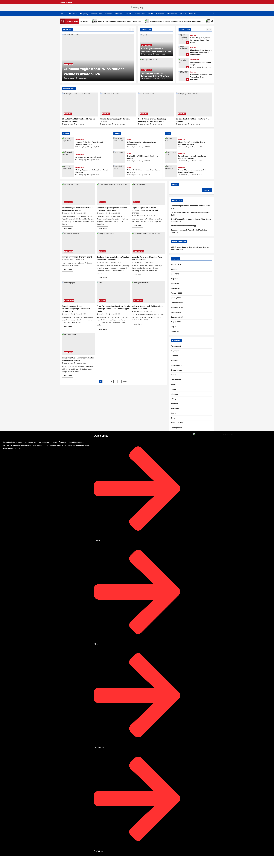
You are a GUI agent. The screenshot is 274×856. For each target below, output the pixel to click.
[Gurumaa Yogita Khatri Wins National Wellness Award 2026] (78, 194)
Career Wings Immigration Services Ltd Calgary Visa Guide (96, 21)
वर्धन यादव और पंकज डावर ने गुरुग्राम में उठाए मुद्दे (200, 21)
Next (125, 381)
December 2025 (177, 303)
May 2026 (174, 279)
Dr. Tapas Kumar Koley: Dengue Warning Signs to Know (119, 143)
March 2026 (175, 288)
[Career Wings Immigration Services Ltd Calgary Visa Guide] (98, 57)
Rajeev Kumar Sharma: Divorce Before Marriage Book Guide (171, 157)
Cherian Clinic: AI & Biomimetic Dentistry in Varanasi (119, 157)
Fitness (173, 384)
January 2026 (176, 298)
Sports (173, 413)
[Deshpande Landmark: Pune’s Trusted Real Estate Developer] (113, 243)
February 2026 (176, 293)
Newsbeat (174, 403)
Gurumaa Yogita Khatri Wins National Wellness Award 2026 (68, 143)
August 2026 (176, 264)
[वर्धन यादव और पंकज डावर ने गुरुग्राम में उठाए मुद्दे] (78, 243)
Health (150, 14)
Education (160, 14)
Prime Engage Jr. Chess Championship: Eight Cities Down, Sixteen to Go (76, 308)
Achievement (72, 14)
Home (62, 14)
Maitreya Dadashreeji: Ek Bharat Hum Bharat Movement (68, 171)
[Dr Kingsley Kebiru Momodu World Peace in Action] (194, 104)
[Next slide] (133, 29)
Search (174, 184)
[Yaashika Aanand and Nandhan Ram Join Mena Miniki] (148, 243)
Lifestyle (174, 399)
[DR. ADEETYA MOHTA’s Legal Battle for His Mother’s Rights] (80, 104)
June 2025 (175, 331)
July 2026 (174, 269)
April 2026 (175, 283)
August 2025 (176, 322)
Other (182, 14)
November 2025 (177, 307)
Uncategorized (176, 427)
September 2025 (177, 317)
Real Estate (175, 408)
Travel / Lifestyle (177, 423)
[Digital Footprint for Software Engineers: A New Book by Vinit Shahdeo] (148, 194)
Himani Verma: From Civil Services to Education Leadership (171, 143)
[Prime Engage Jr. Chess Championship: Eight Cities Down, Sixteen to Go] (78, 292)
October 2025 (176, 312)
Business (108, 14)
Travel (173, 418)
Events (129, 14)
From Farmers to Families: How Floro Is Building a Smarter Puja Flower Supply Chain (113, 308)
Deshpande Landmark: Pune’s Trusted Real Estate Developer (184, 76)
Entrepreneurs (96, 14)
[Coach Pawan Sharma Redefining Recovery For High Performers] (156, 104)
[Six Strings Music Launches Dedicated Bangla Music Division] (78, 344)
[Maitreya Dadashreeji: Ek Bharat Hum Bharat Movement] (148, 292)
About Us (192, 14)
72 (119, 381)
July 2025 (174, 327)
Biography (84, 14)
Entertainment (140, 14)
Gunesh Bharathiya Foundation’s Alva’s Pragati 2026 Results (171, 171)
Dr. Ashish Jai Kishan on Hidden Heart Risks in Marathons (119, 171)
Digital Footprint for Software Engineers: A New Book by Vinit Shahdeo (153, 21)
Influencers (119, 14)
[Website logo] (46, 435)
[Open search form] (213, 13)
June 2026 (175, 274)
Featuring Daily (69, 78)
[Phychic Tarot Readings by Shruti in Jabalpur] (118, 104)
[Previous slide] (130, 29)
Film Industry (172, 14)
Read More (68, 227)
